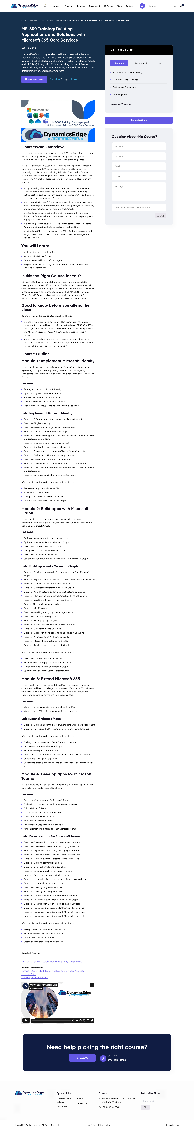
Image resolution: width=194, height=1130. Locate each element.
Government (94, 6)
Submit (160, 216)
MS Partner (108, 6)
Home (23, 20)
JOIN (145, 1107)
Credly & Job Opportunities (34, 977)
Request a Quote (139, 120)
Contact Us (82, 1058)
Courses (33, 20)
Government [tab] (141, 63)
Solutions (81, 6)
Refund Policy (90, 1125)
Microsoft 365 (47, 20)
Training (68, 6)
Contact (129, 6)
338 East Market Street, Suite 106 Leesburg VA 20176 (118, 1100)
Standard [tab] (119, 63)
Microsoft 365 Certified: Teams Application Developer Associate (52, 971)
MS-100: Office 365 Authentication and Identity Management (51, 961)
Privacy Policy (104, 1125)
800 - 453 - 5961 (111, 1107)
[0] (180, 5)
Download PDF (35, 79)
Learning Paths (28, 974)
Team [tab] (160, 63)
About (119, 6)
